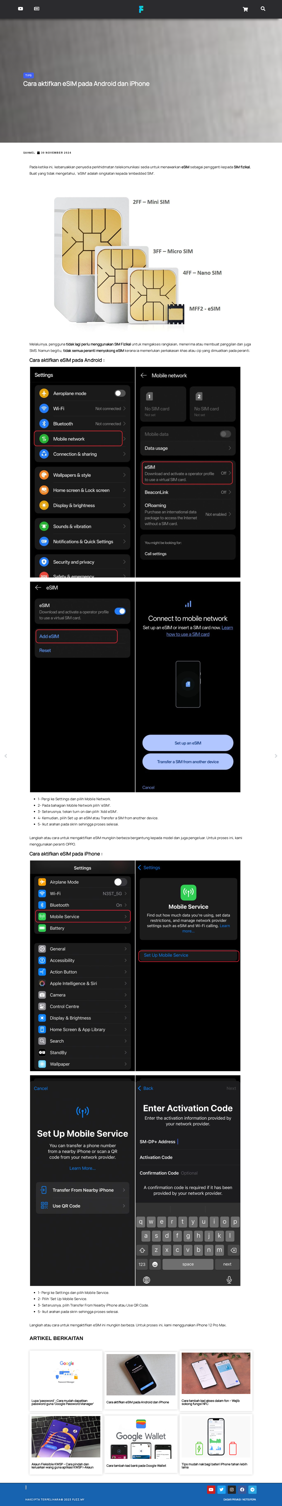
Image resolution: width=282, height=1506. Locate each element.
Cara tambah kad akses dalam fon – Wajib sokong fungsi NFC (211, 1402)
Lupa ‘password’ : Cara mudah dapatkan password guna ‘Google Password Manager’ (63, 1402)
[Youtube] (211, 1490)
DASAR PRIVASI (232, 1499)
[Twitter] (221, 1490)
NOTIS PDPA (249, 1499)
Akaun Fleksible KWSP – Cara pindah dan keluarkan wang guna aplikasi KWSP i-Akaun (63, 1465)
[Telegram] (252, 1490)
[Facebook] (242, 1490)
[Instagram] (232, 1490)
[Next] (209, 756)
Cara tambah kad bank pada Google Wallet (136, 1465)
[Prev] (72, 756)
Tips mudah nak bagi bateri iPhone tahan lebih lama (214, 1465)
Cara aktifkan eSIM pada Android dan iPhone (138, 1402)
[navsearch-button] (263, 9)
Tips (28, 75)
